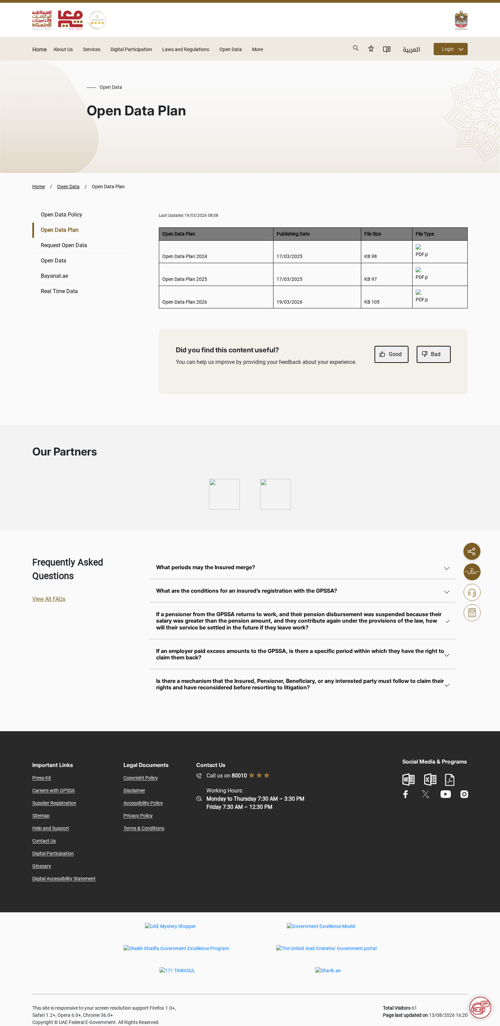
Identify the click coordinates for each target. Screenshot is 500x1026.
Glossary (41, 866)
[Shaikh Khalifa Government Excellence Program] (176, 953)
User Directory (387, 49)
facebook (405, 794)
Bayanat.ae (54, 276)
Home (39, 49)
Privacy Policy (138, 815)
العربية (411, 49)
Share (471, 551)
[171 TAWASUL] (177, 975)
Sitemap (41, 815)
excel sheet (430, 779)
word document (408, 779)
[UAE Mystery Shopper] (170, 931)
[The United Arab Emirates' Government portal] (326, 953)
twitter (425, 794)
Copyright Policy (140, 778)
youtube (445, 794)
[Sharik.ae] (327, 975)
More (257, 49)
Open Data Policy (61, 214)
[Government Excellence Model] (321, 931)
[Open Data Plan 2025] (422, 274)
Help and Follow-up (472, 592)
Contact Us (44, 841)
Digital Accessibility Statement (64, 878)
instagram (464, 794)
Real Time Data (59, 291)
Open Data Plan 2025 (184, 279)
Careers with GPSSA (53, 790)
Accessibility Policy (143, 803)
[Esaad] (224, 494)
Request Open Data (64, 245)
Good (395, 354)
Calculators (472, 612)
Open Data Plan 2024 (184, 256)
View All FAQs (48, 599)
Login (448, 49)
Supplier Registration (54, 803)
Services (91, 49)
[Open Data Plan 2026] (422, 296)
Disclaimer (134, 790)
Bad (435, 354)
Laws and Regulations (185, 49)
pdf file (449, 780)
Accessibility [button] (371, 48)
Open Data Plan (60, 230)
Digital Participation (131, 49)
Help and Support (50, 828)
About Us (63, 49)
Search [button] (356, 48)
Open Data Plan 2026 (184, 302)
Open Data (230, 49)
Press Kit (41, 778)
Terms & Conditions (143, 828)
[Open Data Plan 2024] (422, 251)
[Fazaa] (275, 494)
